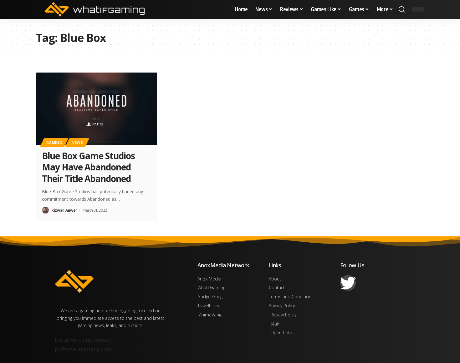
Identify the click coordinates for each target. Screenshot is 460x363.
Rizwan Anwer (64, 210)
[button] (402, 9)
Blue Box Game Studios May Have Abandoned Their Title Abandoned (88, 167)
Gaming (54, 142)
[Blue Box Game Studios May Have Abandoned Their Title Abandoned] (96, 109)
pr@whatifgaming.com (83, 348)
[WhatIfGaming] (94, 9)
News (77, 142)
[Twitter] (348, 283)
